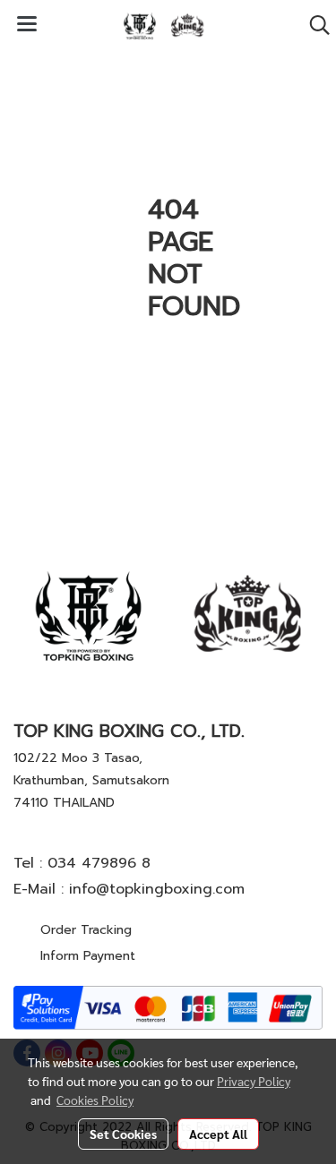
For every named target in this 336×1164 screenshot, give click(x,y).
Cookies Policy (95, 1099)
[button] (314, 25)
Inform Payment (87, 955)
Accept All (218, 1133)
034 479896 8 (99, 863)
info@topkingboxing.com (157, 889)
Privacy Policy (253, 1081)
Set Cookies (123, 1133)
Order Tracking (86, 929)
